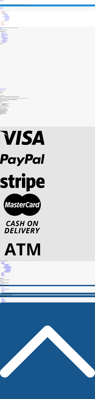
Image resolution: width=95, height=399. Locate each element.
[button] (47, 351)
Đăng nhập (7, 282)
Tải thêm (1, 92)
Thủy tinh (2, 33)
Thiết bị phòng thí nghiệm (5, 16)
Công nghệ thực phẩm (6, 17)
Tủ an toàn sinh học (6, 15)
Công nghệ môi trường (6, 19)
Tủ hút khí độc (6, 14)
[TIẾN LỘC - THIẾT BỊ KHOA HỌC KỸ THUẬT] (1, 0)
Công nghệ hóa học (6, 20)
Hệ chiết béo (4, 39)
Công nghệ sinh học (4, 41)
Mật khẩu (1, 281)
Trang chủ (1, 27)
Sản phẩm (4, 27)
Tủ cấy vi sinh (6, 265)
